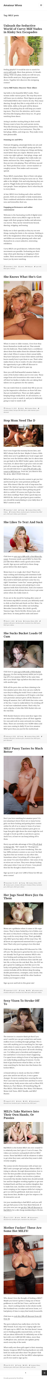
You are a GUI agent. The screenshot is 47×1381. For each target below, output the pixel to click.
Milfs (38, 510)
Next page (44, 1372)
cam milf (38, 266)
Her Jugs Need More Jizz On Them (23, 896)
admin (22, 266)
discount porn (35, 1101)
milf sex (12, 268)
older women (32, 410)
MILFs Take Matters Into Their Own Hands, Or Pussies (21, 1114)
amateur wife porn (9, 623)
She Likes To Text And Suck (23, 522)
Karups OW (17, 410)
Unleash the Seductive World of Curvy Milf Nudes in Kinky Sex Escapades (23, 29)
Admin (22, 408)
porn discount (22, 514)
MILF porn (7, 268)
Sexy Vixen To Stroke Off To (21, 1002)
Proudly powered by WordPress (13, 1378)
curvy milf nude (10, 72)
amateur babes (8, 410)
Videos (6, 512)
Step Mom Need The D (19, 420)
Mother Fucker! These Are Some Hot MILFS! (23, 1229)
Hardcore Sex (34, 512)
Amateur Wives (13, 5)
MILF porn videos (12, 514)
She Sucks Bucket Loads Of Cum (23, 634)
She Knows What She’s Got (23, 277)
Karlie (19, 1101)
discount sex (7, 1103)
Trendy (22, 510)
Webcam (30, 266)
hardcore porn (25, 512)
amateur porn (10, 885)
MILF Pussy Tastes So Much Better (23, 750)
